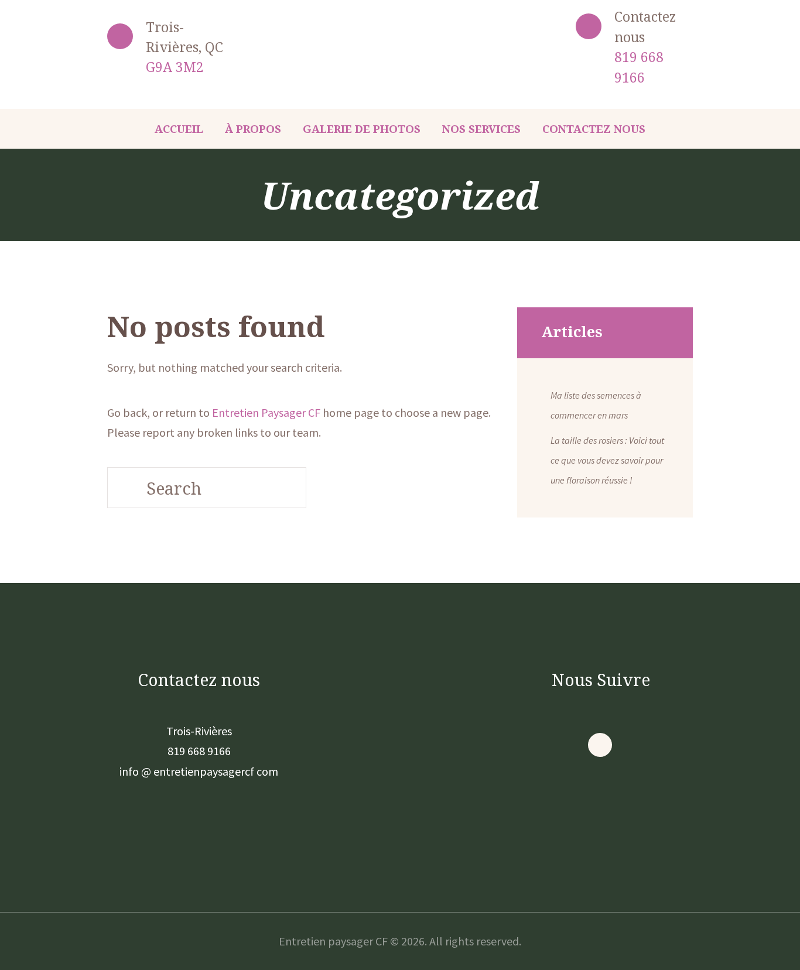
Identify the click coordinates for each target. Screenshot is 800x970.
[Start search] (124, 488)
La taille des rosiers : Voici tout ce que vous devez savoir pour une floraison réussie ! (607, 460)
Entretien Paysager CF (266, 412)
